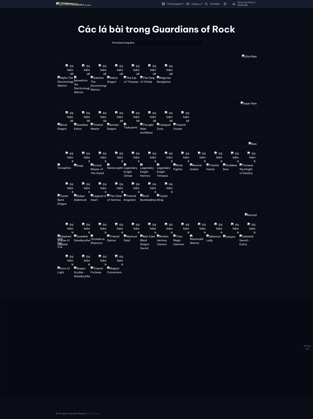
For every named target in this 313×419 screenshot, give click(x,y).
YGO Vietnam (93, 413)
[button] (211, 4)
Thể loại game (174, 3)
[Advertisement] (24, 59)
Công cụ (196, 3)
